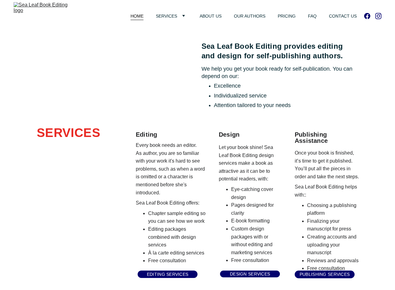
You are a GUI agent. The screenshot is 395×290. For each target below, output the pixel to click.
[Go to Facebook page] (369, 16)
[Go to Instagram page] (378, 16)
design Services (250, 273)
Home (137, 16)
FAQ (312, 16)
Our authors (249, 16)
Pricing (287, 16)
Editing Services (167, 274)
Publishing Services (325, 274)
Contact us (343, 16)
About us (211, 16)
